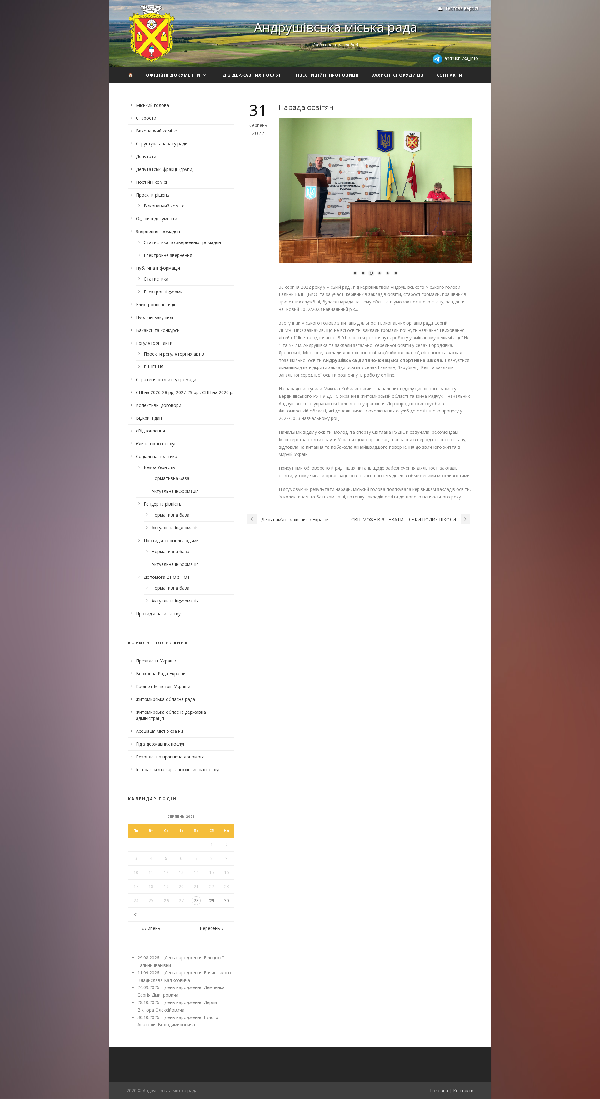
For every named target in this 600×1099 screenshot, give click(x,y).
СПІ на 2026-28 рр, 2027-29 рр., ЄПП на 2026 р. (184, 392)
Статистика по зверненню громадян (182, 242)
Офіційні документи (173, 75)
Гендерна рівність (163, 504)
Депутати (146, 156)
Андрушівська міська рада (335, 27)
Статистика (156, 279)
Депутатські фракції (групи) (165, 169)
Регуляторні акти (154, 343)
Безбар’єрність (159, 467)
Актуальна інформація (175, 491)
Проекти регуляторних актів (174, 354)
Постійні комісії (152, 182)
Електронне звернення (168, 255)
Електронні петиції (155, 304)
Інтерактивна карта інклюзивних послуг (178, 769)
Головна (439, 1090)
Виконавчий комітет (157, 131)
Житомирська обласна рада (165, 699)
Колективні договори (158, 405)
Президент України (156, 661)
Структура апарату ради (162, 144)
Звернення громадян (158, 231)
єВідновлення (150, 431)
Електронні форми (163, 292)
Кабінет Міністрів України (163, 686)
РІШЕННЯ (153, 367)
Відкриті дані (149, 418)
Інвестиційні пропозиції (326, 75)
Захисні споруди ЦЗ (397, 75)
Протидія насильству (158, 614)
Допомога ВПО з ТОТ (167, 577)
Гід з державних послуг (250, 75)
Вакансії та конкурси (158, 330)
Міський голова (152, 105)
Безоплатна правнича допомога (170, 757)
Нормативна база (170, 478)
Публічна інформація (158, 268)
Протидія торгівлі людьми (171, 540)
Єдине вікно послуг (156, 444)
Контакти (449, 75)
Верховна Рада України (161, 674)
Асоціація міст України (159, 731)
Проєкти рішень (152, 195)
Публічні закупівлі (154, 317)
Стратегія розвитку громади (166, 379)
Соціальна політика (156, 456)
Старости (146, 118)
